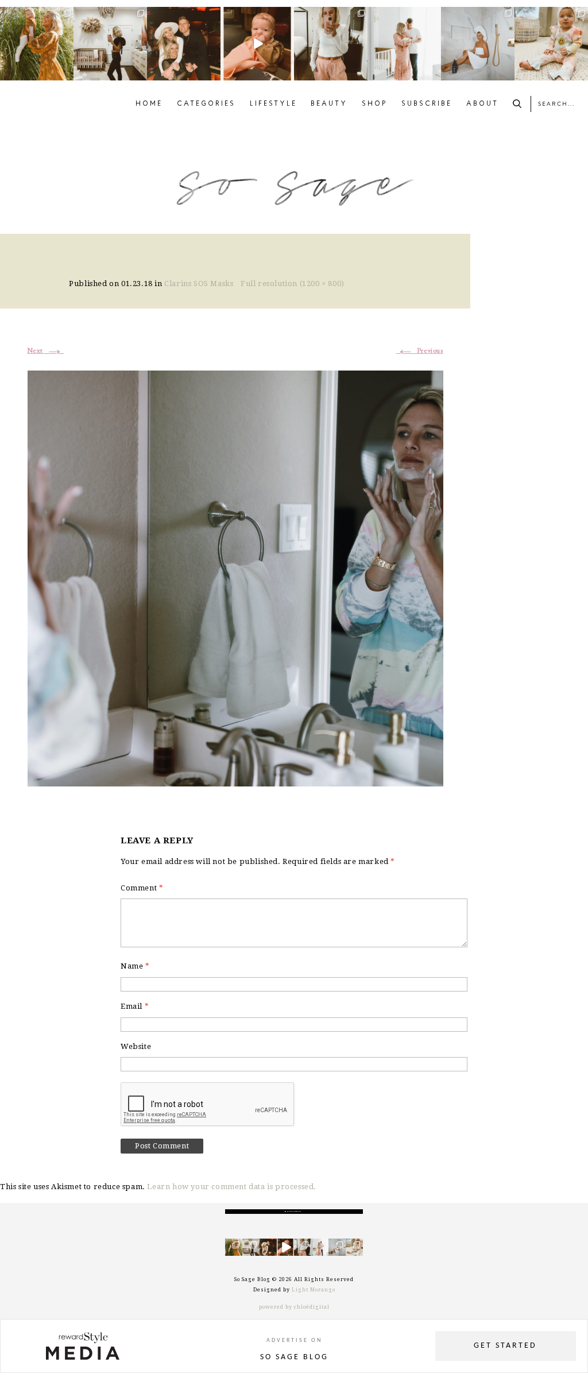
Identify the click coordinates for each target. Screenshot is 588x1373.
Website (136, 1046)
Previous (419, 351)
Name (135, 966)
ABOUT (482, 104)
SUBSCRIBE (426, 104)
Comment (142, 888)
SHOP (375, 104)
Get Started (505, 1345)
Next (46, 351)
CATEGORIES (206, 104)
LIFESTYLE (273, 104)
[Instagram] (66, 73)
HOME (149, 104)
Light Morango (313, 1290)
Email (135, 1006)
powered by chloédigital (294, 1307)
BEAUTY (329, 104)
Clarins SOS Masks (198, 283)
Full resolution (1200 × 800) (292, 283)
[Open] (37, 43)
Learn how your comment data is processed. (231, 1186)
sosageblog (36, 16)
